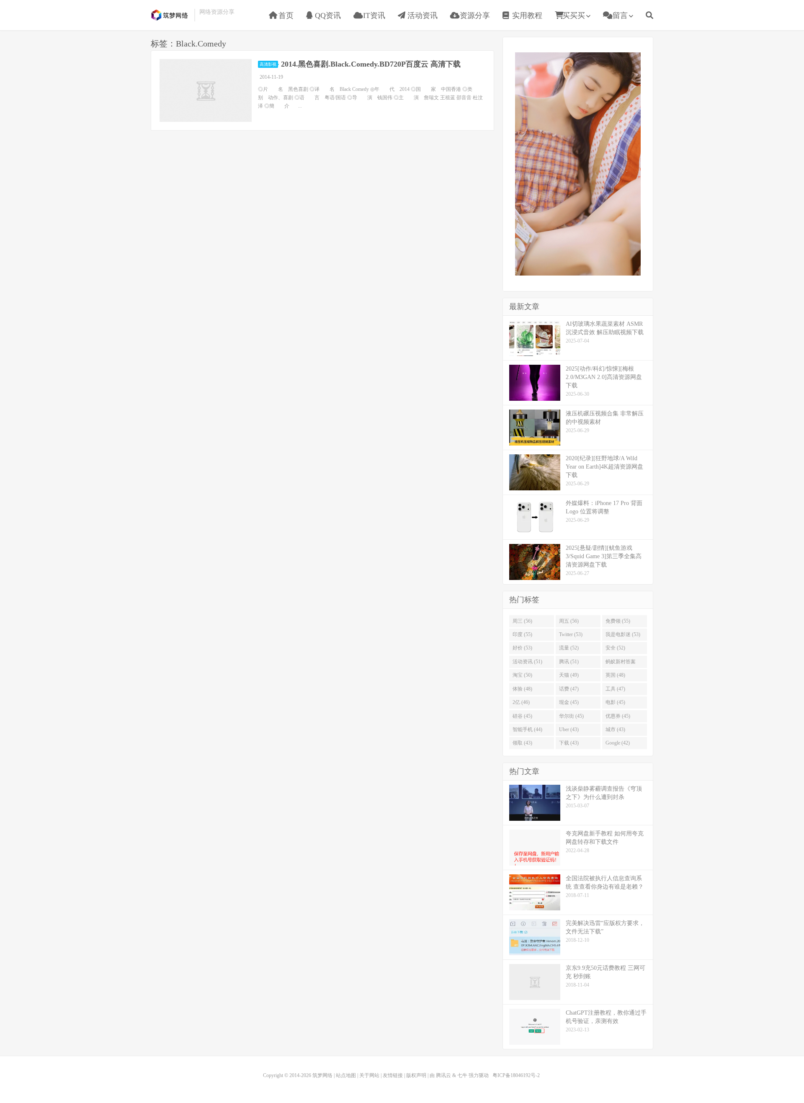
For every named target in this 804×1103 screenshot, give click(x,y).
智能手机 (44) (527, 729)
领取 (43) (522, 743)
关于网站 (369, 1075)
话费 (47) (569, 689)
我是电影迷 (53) (623, 634)
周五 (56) (569, 621)
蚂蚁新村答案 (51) (621, 663)
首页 (285, 15)
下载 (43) (569, 743)
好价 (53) (522, 648)
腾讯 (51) (569, 662)
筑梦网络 (170, 15)
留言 (619, 15)
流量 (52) (569, 648)
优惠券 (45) (618, 716)
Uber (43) (569, 729)
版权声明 (416, 1075)
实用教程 (526, 15)
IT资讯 (373, 15)
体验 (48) (522, 689)
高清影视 (268, 64)
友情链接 (393, 1075)
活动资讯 (421, 15)
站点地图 (346, 1075)
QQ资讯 (327, 15)
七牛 (462, 1075)
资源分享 (474, 15)
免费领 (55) (618, 621)
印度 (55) (522, 634)
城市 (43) (615, 729)
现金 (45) (569, 702)
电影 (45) (615, 702)
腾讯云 (443, 1075)
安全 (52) (615, 648)
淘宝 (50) (522, 675)
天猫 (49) (569, 675)
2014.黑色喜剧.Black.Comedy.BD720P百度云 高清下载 (371, 64)
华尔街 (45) (571, 716)
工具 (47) (615, 689)
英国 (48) (615, 675)
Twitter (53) (570, 634)
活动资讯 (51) (527, 662)
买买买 (573, 15)
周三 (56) (522, 621)
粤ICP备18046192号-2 (516, 1075)
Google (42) (618, 743)
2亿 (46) (521, 702)
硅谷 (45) (522, 716)
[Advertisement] (578, 163)
